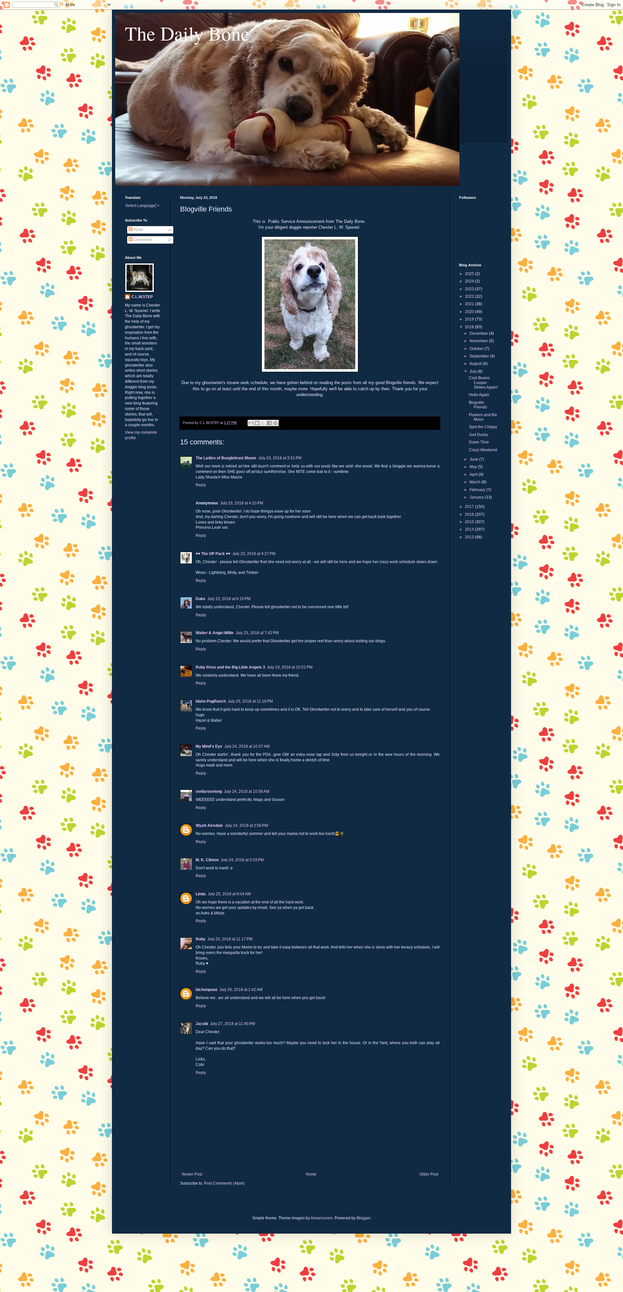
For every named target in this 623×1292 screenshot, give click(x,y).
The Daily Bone (187, 33)
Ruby (200, 939)
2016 (470, 514)
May (474, 467)
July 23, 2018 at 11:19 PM (250, 701)
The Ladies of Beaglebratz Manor (226, 458)
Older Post (429, 1174)
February (478, 490)
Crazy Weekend (483, 450)
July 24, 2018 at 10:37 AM (247, 746)
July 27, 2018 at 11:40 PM (232, 1023)
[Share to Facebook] (269, 423)
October (477, 348)
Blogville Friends (478, 404)
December (479, 333)
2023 (470, 289)
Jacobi (202, 1023)
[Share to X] (263, 423)
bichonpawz (206, 989)
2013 (470, 537)
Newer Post (192, 1174)
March (476, 482)
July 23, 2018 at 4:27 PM (253, 553)
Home (311, 1174)
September (480, 356)
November (479, 341)
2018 (470, 327)
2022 (470, 296)
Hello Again (479, 394)
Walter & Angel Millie (215, 633)
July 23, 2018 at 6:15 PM (228, 599)
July (474, 371)
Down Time (479, 442)
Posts (137, 229)
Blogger (363, 1218)
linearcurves (322, 1218)
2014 (470, 529)
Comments (142, 239)
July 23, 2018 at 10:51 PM (289, 667)
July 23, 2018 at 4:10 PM (241, 503)
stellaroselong (209, 791)
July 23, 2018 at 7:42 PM (257, 633)
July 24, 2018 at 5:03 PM (242, 860)
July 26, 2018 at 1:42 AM (241, 989)
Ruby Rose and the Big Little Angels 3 (230, 667)
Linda (201, 894)
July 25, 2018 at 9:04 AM (229, 894)
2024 (470, 281)
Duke (200, 599)
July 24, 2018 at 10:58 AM (246, 791)
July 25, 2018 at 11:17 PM (229, 939)
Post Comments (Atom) (224, 1183)
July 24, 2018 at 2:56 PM (246, 825)
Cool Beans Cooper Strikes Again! (483, 383)
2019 (470, 319)
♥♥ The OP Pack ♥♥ (213, 553)
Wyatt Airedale (209, 825)
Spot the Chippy (483, 427)
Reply (201, 485)
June (474, 459)
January (477, 497)
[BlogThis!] (257, 423)
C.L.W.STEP (142, 297)
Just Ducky (478, 434)
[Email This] (251, 423)
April (474, 474)
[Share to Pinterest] (275, 423)
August (476, 363)
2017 (470, 506)
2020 (470, 311)
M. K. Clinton (207, 860)
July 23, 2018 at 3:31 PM (279, 458)
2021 (470, 304)
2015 (470, 522)
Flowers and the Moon (483, 417)
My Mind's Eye (209, 746)
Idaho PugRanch (211, 701)
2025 (470, 274)
